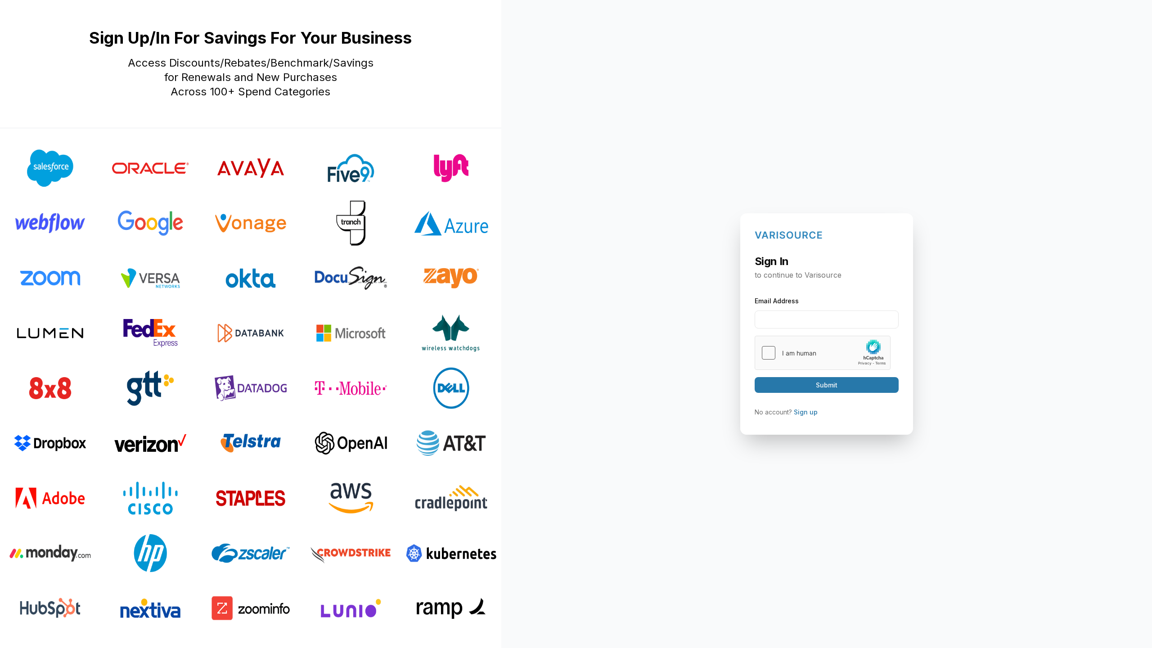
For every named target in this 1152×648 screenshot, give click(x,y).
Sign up (806, 412)
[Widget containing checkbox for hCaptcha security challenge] (823, 353)
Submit (826, 385)
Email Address (777, 301)
